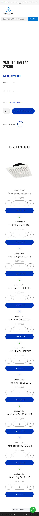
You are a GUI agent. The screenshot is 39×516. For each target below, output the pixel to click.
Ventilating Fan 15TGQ (19, 193)
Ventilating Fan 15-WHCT (19, 414)
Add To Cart (20, 210)
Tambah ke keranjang (23, 111)
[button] (31, 11)
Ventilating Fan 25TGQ (19, 225)
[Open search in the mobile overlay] (19, 19)
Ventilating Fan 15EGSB (19, 382)
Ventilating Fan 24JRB (19, 477)
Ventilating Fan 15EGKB (19, 351)
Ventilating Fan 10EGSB (19, 319)
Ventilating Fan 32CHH (19, 256)
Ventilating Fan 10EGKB (19, 288)
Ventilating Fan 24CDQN (19, 445)
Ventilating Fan (15, 102)
